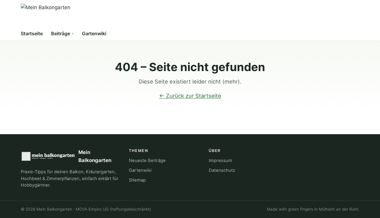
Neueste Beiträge (147, 160)
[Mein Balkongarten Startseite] (45, 15)
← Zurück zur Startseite (190, 95)
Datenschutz (222, 170)
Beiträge (60, 33)
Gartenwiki (94, 33)
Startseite (32, 33)
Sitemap (137, 180)
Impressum (220, 160)
